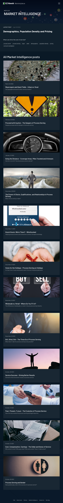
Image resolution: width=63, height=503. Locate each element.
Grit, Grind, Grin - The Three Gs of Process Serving (23, 339)
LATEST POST (7, 27)
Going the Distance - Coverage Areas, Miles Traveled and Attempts (29, 159)
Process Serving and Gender (15, 483)
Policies (25, 500)
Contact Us (41, 500)
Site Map (48, 500)
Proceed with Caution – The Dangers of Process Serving (25, 123)
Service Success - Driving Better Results (20, 375)
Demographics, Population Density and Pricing (27, 31)
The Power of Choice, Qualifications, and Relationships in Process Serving (29, 195)
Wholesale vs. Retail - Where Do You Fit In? (20, 304)
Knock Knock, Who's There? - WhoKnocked (20, 232)
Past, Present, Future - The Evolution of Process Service (25, 411)
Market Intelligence (33, 500)
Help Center (19, 500)
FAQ (14, 500)
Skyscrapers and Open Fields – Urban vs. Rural (21, 87)
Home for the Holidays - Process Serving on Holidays (24, 268)
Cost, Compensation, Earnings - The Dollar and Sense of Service (28, 447)
